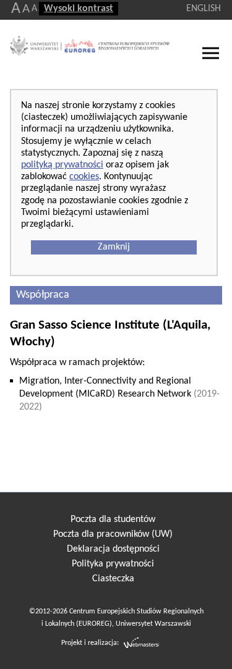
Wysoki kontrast (78, 9)
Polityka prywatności (113, 564)
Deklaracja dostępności (113, 549)
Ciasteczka (113, 579)
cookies (84, 177)
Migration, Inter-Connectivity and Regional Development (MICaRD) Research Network (119, 394)
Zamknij (114, 247)
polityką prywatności (62, 165)
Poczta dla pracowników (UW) (113, 534)
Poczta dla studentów (113, 519)
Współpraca (42, 295)
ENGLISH (203, 9)
